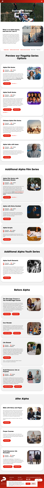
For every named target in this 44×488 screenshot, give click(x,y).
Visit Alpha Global (38, 477)
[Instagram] (28, 479)
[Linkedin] (29, 479)
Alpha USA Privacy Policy (17, 485)
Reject (33, 483)
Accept (28, 483)
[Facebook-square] (26, 479)
